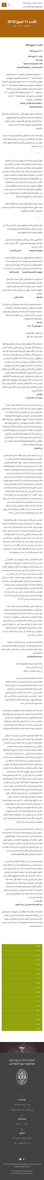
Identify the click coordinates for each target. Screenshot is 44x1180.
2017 (38, 987)
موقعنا (22, 1047)
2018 (38, 983)
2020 (38, 973)
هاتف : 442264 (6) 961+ (22, 1104)
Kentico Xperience (26, 1173)
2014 (38, 1001)
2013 (38, 1006)
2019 (38, 978)
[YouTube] (20, 1159)
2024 (38, 955)
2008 (38, 1029)
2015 (38, 996)
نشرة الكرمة (27, 26)
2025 (38, 950)
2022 (38, 964)
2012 (38, 1010)
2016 (38, 992)
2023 (38, 960)
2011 (38, 1015)
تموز (15, 26)
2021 (38, 969)
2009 (38, 1024)
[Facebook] (23, 1159)
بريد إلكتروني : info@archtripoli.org (22, 1109)
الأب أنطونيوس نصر (17, 1170)
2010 (20, 26)
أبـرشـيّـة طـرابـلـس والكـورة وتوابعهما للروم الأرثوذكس (22, 1062)
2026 (38, 946)
